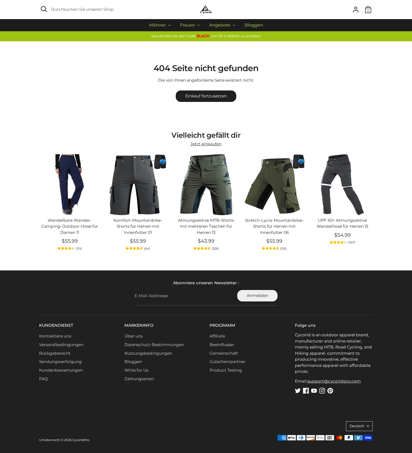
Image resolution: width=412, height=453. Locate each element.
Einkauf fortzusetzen (206, 96)
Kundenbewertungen (61, 370)
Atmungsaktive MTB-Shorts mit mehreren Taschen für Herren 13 (206, 226)
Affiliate (217, 336)
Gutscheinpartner (227, 361)
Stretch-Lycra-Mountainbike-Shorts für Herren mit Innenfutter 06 (274, 226)
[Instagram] (322, 391)
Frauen (188, 25)
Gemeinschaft (224, 353)
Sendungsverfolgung (60, 361)
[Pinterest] (330, 391)
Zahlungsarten (139, 378)
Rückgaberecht (55, 353)
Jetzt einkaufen (206, 144)
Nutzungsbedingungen (148, 353)
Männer (158, 25)
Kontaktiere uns (55, 336)
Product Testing (226, 370)
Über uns (133, 336)
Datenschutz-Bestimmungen (154, 344)
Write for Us (136, 370)
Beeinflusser (222, 344)
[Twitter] (298, 391)
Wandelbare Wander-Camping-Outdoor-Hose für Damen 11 (69, 226)
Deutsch (357, 426)
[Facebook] (306, 391)
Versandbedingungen (61, 344)
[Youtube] (314, 391)
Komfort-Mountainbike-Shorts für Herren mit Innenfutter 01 (137, 226)
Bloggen (254, 25)
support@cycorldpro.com (334, 381)
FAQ (43, 378)
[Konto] (355, 9)
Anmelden (257, 295)
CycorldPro (80, 440)
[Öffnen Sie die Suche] (44, 9)
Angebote (220, 25)
